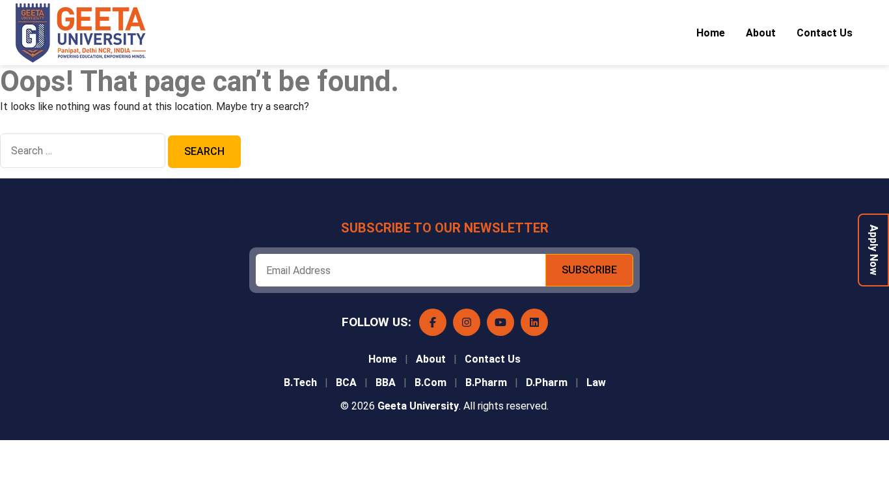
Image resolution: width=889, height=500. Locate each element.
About (761, 33)
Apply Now (874, 250)
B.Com (430, 382)
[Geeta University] (94, 32)
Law (596, 382)
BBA (386, 382)
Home (710, 33)
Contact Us (825, 33)
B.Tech (300, 382)
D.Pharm (547, 382)
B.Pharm (486, 382)
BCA (346, 382)
